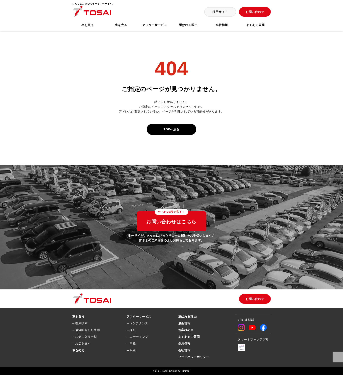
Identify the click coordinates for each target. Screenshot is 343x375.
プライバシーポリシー (193, 357)
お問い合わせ (255, 11)
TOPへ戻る (171, 129)
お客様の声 (186, 330)
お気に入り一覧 (86, 336)
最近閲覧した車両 (87, 330)
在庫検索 (81, 323)
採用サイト (220, 11)
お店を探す (83, 343)
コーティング (139, 336)
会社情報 (222, 25)
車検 (133, 343)
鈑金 (133, 350)
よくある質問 (255, 25)
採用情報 (184, 343)
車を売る (121, 25)
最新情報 (184, 323)
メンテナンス (139, 323)
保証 (133, 330)
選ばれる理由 (188, 25)
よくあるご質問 (189, 336)
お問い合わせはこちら (171, 217)
